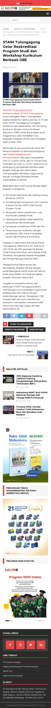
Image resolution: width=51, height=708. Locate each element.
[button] (47, 13)
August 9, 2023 (23, 387)
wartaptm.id (36, 329)
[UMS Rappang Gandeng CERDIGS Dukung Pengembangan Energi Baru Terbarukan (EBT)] (8, 379)
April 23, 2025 (11, 67)
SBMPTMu (7, 671)
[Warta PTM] (25, 9)
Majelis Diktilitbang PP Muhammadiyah (20, 666)
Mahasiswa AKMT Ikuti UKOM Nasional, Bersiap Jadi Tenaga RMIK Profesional (31, 395)
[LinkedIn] (41, 645)
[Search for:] (25, 20)
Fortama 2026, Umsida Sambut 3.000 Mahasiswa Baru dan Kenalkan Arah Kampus (30, 411)
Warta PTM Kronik (15, 329)
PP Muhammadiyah (12, 662)
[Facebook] (10, 645)
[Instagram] (20, 645)
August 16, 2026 (24, 418)
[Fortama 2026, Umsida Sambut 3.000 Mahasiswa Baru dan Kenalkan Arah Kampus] (8, 410)
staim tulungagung (20, 324)
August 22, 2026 (24, 401)
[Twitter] (30, 645)
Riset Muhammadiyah (13, 675)
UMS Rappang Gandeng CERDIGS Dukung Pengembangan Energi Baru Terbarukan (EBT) (31, 380)
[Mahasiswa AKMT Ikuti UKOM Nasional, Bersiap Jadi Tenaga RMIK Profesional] (8, 395)
